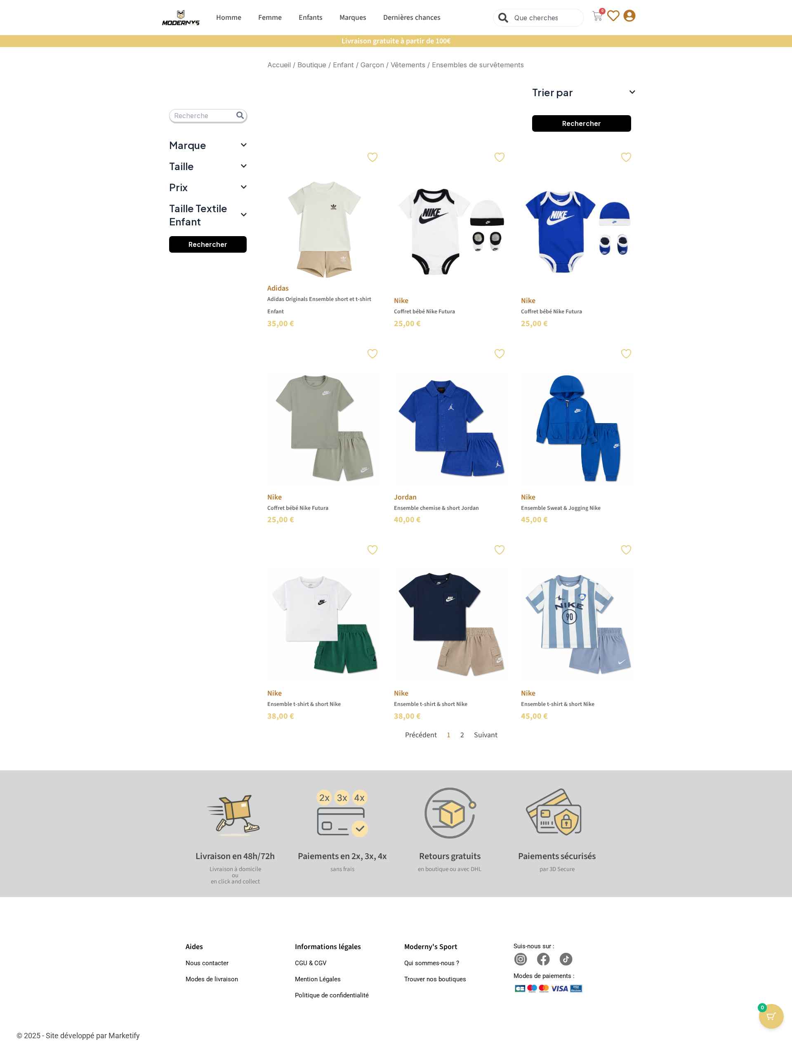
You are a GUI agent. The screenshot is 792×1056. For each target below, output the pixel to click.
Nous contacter (207, 963)
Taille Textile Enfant (198, 214)
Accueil (279, 65)
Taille (181, 166)
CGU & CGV (311, 963)
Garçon (372, 65)
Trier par (552, 92)
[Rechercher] (505, 18)
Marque (187, 145)
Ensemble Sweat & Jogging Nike (561, 508)
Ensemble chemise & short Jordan (436, 508)
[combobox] (538, 18)
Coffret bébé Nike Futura (424, 312)
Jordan (405, 497)
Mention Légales (318, 979)
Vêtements (408, 65)
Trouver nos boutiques (435, 979)
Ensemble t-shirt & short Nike (304, 704)
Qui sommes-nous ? (431, 963)
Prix (178, 187)
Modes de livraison (212, 979)
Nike (401, 301)
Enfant (343, 65)
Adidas (278, 288)
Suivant (485, 735)
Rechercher (208, 244)
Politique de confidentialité (332, 995)
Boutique (311, 65)
